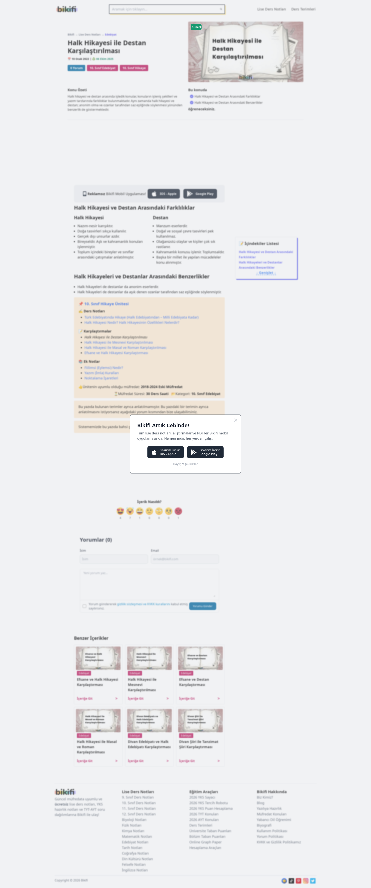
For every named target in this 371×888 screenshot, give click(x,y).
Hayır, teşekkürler (185, 464)
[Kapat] (235, 420)
